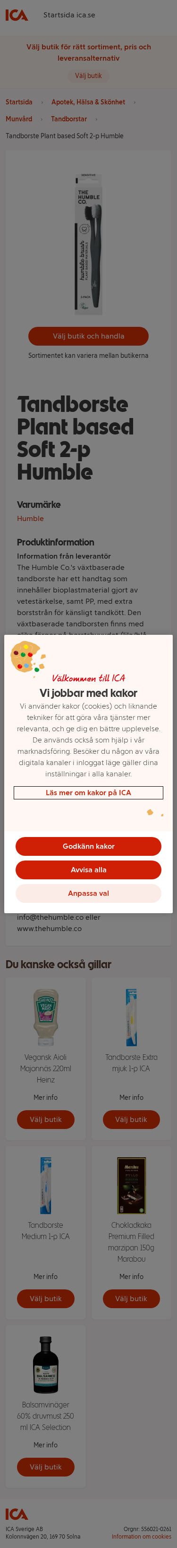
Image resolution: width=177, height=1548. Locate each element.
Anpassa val (88, 893)
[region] (88, 774)
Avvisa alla (89, 869)
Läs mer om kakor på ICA (88, 792)
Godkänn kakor (89, 846)
